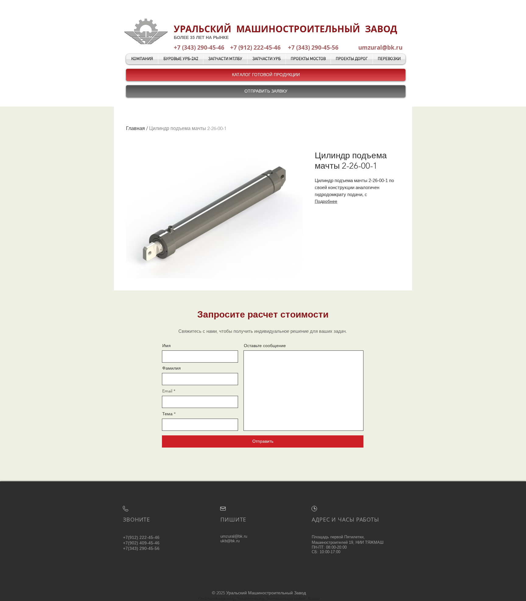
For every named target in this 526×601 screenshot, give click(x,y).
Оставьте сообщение (265, 345)
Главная (135, 128)
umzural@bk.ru (380, 47)
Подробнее (326, 201)
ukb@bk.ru (230, 541)
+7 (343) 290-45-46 (199, 47)
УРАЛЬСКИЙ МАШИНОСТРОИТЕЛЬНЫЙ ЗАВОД (285, 29)
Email (167, 391)
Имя (166, 345)
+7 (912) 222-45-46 (255, 47)
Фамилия (171, 368)
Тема (167, 414)
